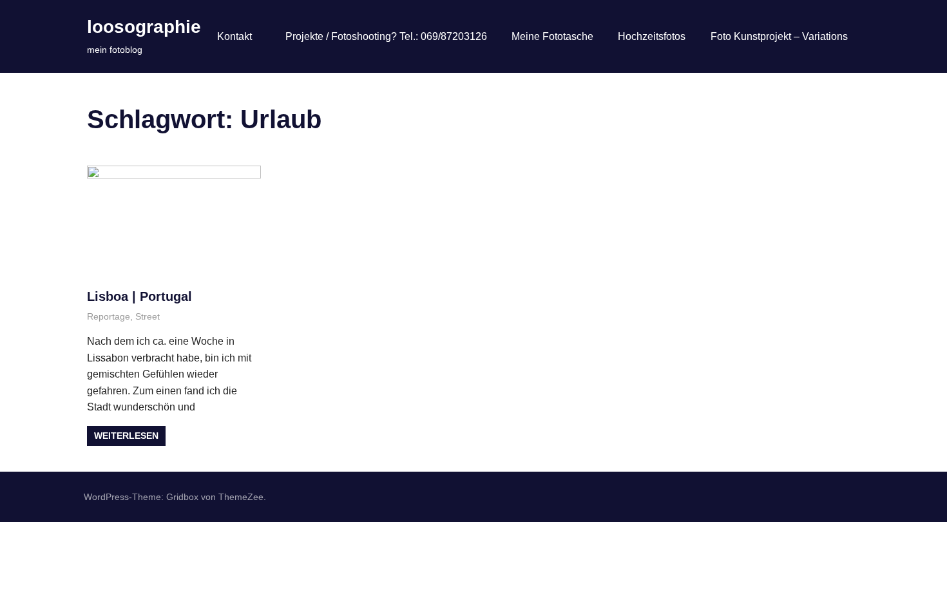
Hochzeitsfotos (651, 36)
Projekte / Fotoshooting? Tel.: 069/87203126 (386, 36)
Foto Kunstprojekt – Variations (779, 36)
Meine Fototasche (552, 36)
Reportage (108, 316)
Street (147, 316)
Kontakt (234, 36)
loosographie (144, 27)
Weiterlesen (126, 435)
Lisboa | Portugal (139, 296)
